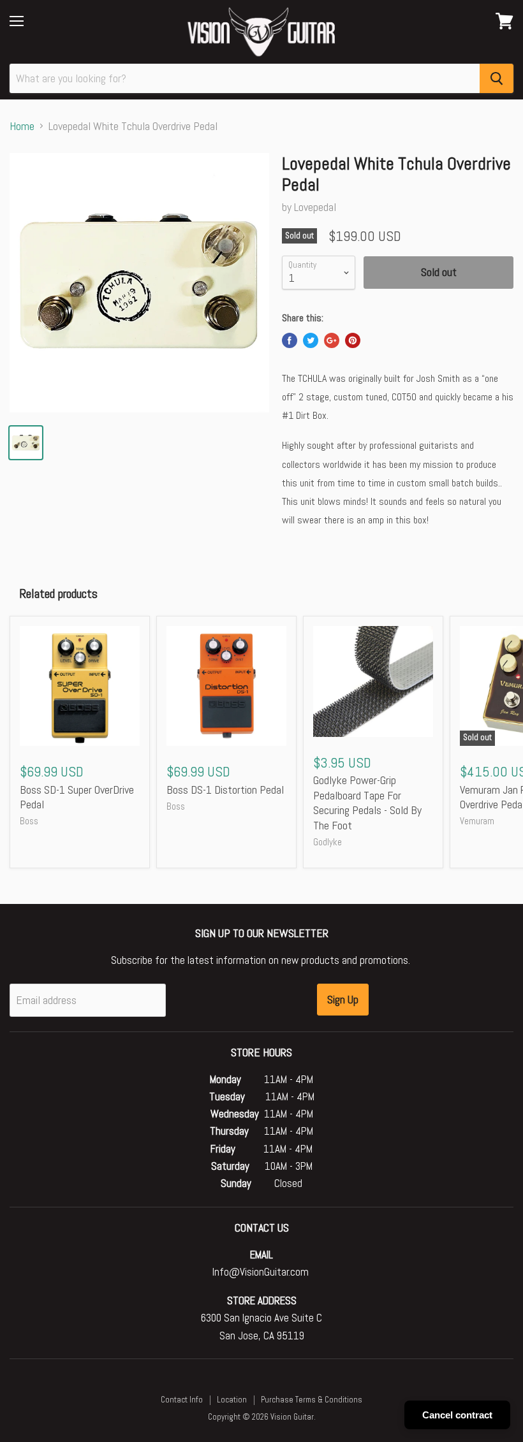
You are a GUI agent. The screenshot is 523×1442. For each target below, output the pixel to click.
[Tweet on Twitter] (310, 340)
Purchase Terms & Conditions (311, 1399)
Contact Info (182, 1399)
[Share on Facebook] (289, 340)
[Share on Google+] (331, 340)
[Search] (496, 78)
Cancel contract (457, 1414)
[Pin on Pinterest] (352, 340)
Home (22, 126)
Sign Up (342, 999)
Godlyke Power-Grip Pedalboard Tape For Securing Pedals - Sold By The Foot (367, 803)
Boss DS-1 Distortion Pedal (225, 789)
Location (232, 1399)
